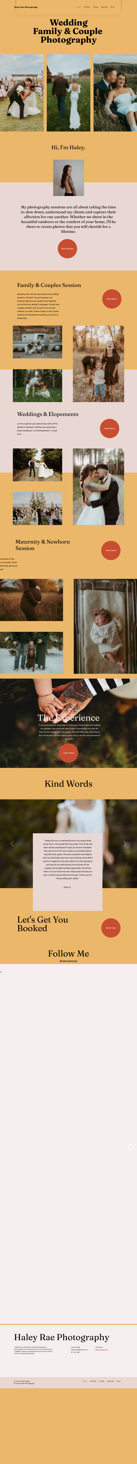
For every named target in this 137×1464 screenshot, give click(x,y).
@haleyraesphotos (68, 961)
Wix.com (31, 1383)
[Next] (125, 844)
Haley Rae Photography (26, 7)
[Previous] (12, 844)
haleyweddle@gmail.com (79, 1350)
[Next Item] (133, 93)
